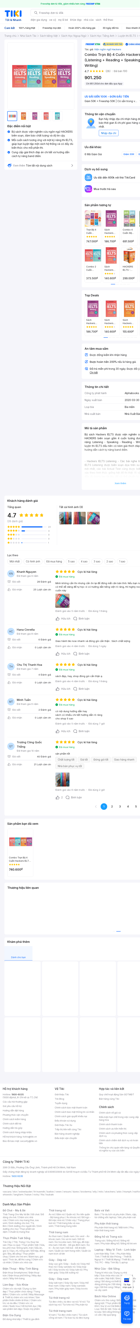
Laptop (124, 1262)
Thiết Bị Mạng (112, 1259)
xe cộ (52, 19)
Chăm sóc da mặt (12, 1288)
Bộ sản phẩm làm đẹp (22, 1307)
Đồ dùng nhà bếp (12, 1319)
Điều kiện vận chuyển (66, 1138)
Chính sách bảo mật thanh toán (71, 1107)
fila (42, 1194)
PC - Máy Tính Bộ (109, 1262)
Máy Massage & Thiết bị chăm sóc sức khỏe (23, 1296)
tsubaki (50, 1194)
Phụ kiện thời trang (106, 1223)
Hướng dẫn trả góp (12, 1128)
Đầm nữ (61, 1214)
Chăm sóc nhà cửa (22, 1262)
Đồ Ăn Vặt (106, 1309)
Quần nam (69, 1236)
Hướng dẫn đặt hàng (13, 1110)
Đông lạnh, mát (25, 1247)
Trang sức (100, 1240)
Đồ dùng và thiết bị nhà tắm (116, 1281)
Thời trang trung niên (66, 1226)
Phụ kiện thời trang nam (114, 1229)
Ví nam (52, 1314)
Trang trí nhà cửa (103, 1272)
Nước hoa (15, 1306)
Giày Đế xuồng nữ (69, 1272)
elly (95, 1191)
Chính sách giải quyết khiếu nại (71, 1116)
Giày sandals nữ (66, 1266)
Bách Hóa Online (105, 1296)
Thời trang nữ (57, 1210)
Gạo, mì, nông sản (19, 1250)
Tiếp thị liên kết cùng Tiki (68, 1129)
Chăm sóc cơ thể (18, 1294)
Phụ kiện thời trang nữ (106, 1227)
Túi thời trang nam (60, 1310)
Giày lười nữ (76, 1269)
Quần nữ (70, 1214)
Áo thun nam (55, 1236)
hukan (28, 1194)
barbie (50, 1191)
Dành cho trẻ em (18, 1256)
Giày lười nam (56, 1282)
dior (15, 1191)
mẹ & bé (63, 19)
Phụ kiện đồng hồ (110, 1243)
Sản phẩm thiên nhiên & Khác (21, 1299)
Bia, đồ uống (14, 1253)
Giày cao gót (55, 1264)
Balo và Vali (102, 1210)
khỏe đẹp (76, 19)
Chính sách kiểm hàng (14, 1119)
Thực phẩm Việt (30, 1245)
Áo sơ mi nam (69, 1239)
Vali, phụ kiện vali (127, 1217)
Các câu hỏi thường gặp (15, 1101)
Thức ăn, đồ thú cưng (19, 1259)
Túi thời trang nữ (59, 1297)
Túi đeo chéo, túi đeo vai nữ (63, 1301)
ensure (67, 1191)
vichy (36, 1194)
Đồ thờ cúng (106, 1287)
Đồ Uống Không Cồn (113, 1312)
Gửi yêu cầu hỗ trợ (12, 1106)
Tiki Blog (59, 1098)
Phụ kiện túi (82, 1304)
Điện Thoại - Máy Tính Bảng (20, 1268)
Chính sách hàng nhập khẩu (17, 1132)
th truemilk (39, 1191)
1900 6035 (17, 1176)
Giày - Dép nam (59, 1278)
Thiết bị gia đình (31, 1319)
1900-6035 (17, 1094)
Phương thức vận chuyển (15, 1114)
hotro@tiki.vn (30, 1136)
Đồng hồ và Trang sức (108, 1236)
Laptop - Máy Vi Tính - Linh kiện (115, 1249)
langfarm (18, 1194)
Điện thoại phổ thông (19, 1275)
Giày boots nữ (60, 1269)
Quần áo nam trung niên (67, 1250)
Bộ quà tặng (110, 1314)
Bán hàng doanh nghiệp (67, 1133)
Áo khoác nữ (73, 1217)
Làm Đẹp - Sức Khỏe (15, 1284)
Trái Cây (7, 1242)
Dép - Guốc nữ (71, 1264)
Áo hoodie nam (63, 1242)
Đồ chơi (35, 1214)
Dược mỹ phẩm (32, 1309)
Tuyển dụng (61, 1103)
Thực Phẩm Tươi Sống (16, 1238)
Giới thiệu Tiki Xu (63, 1125)
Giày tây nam (71, 1282)
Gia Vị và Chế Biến (110, 1306)
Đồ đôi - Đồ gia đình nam (72, 1245)
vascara (7, 1191)
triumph (127, 1191)
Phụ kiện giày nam (64, 1288)
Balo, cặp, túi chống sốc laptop (116, 1216)
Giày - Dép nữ (57, 1259)
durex (76, 1191)
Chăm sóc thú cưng (105, 1300)
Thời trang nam (58, 1232)
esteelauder (25, 1191)
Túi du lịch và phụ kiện (113, 1214)
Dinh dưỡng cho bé (19, 1223)
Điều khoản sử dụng (65, 1120)
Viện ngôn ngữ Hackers (107, 49)
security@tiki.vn (28, 1141)
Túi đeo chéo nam (67, 1314)
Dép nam (65, 1285)
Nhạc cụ (119, 1287)
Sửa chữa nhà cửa (110, 1275)
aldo (119, 1191)
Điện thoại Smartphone (15, 1272)
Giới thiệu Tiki (62, 1094)
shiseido (7, 1194)
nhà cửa (89, 19)
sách (98, 19)
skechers (110, 1191)
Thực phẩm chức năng (20, 1291)
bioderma (86, 1191)
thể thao (108, 19)
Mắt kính (123, 1227)
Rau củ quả (14, 1245)
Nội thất (110, 1278)
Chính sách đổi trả (12, 1123)
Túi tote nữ (68, 1304)
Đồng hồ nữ (113, 1240)
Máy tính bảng (17, 1278)
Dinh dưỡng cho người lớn (22, 1226)
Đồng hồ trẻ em (129, 1243)
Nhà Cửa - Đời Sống (107, 1268)
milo (101, 1191)
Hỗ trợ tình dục (29, 1306)
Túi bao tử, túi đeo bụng (76, 1317)
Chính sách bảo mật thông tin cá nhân (74, 1112)
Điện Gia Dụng (12, 1315)
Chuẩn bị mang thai (19, 1231)
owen (59, 1191)
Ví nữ (82, 1301)
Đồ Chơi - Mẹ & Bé (14, 1210)
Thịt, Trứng (19, 1242)
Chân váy (71, 1220)
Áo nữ (52, 1214)
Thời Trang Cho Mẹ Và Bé (16, 1214)
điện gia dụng (39, 19)
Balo (97, 1214)
